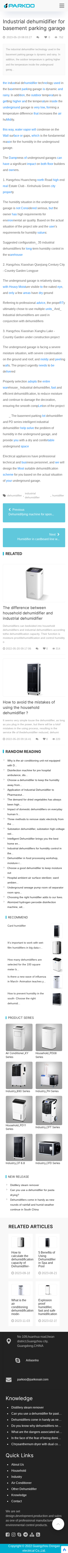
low (42, 107)
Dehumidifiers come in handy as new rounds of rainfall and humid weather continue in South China (32, 1204)
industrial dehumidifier (32, 495)
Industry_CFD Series (48, 1163)
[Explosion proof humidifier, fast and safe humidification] (47, 1294)
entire (46, 381)
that (36, 113)
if (33, 83)
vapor (27, 129)
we (57, 462)
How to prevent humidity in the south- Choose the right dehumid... (26, 998)
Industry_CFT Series (48, 1127)
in (9, 83)
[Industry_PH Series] (49, 1075)
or (21, 135)
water (18, 129)
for (48, 107)
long (29, 248)
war (5, 387)
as (11, 89)
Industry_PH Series (47, 1091)
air (59, 113)
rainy (6, 95)
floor (50, 163)
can (59, 157)
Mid (8, 119)
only (11, 292)
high (56, 180)
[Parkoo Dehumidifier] (20, 5)
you (16, 440)
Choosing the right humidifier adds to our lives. (35, 897)
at (43, 101)
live (8, 371)
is (44, 89)
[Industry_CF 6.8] (19, 1147)
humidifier (58, 495)
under (7, 107)
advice (40, 302)
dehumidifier (14, 495)
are (12, 254)
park (25, 89)
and (60, 89)
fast (53, 387)
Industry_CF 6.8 (15, 1163)
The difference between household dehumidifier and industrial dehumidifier (28, 613)
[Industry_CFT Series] (49, 1110)
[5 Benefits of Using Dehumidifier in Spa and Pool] (47, 1246)
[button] (62, 5)
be (52, 365)
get (5, 101)
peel (58, 359)
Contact (16, 1505)
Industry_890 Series (18, 1091)
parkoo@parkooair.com (32, 1383)
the (5, 83)
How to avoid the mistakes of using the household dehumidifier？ (29, 707)
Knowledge (19, 1499)
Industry (16, 1480)
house (18, 254)
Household (18, 1474)
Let (40, 405)
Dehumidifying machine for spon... (31, 512)
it (20, 95)
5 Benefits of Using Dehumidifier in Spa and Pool (47, 1263)
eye (59, 286)
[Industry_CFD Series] (49, 1147)
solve (30, 428)
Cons (24, 208)
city (53, 186)
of (25, 157)
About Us (17, 1468)
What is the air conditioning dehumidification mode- (22, 1310)
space (25, 446)
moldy (44, 359)
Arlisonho (32, 1364)
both (44, 163)
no (45, 83)
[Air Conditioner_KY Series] (19, 1037)
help (23, 428)
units (49, 309)
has (14, 214)
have (6, 163)
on (23, 95)
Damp (13, 157)
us (13, 83)
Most (21, 468)
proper (7, 192)
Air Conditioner (21, 1486)
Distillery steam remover (24, 1185)
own (11, 170)
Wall (6, 135)
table (51, 440)
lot (43, 415)
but (51, 208)
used (57, 83)
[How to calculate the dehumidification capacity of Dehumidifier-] (20, 1246)
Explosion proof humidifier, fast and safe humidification (47, 1310)
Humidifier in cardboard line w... (38, 537)
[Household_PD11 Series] (19, 1109)
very (37, 107)
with (5, 286)
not (18, 208)
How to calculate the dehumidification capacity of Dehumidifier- (22, 1263)
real (5, 186)
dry (41, 292)
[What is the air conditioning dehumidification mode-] (20, 1294)
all (6, 365)
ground (15, 107)
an (23, 101)
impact (31, 163)
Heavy (13, 286)
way (11, 129)
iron (10, 220)
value (41, 232)
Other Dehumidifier (24, 1492)
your (9, 480)
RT (61, 302)
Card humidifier (17, 925)
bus (24, 462)
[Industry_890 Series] (19, 1075)
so (8, 141)
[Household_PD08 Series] (49, 1037)
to (41, 286)
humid (28, 83)
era (51, 95)
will (34, 129)
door (38, 95)
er (36, 83)
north (40, 180)
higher (17, 101)
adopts (32, 381)
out (33, 95)
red (34, 208)
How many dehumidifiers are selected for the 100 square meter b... (25, 964)
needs (43, 365)
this (5, 129)
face (16, 135)
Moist (22, 286)
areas (27, 292)
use (51, 226)
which (35, 135)
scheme (8, 474)
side (55, 101)
